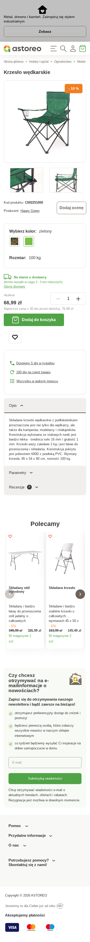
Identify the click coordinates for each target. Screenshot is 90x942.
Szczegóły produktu (38, 643)
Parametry (17, 473)
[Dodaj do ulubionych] (15, 337)
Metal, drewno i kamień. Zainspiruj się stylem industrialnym (39, 19)
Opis (13, 405)
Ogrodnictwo (63, 61)
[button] (9, 594)
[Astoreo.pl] (22, 48)
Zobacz (45, 31)
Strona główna (14, 61)
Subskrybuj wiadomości (45, 778)
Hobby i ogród (38, 61)
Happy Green (30, 211)
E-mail (17, 762)
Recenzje (19, 487)
